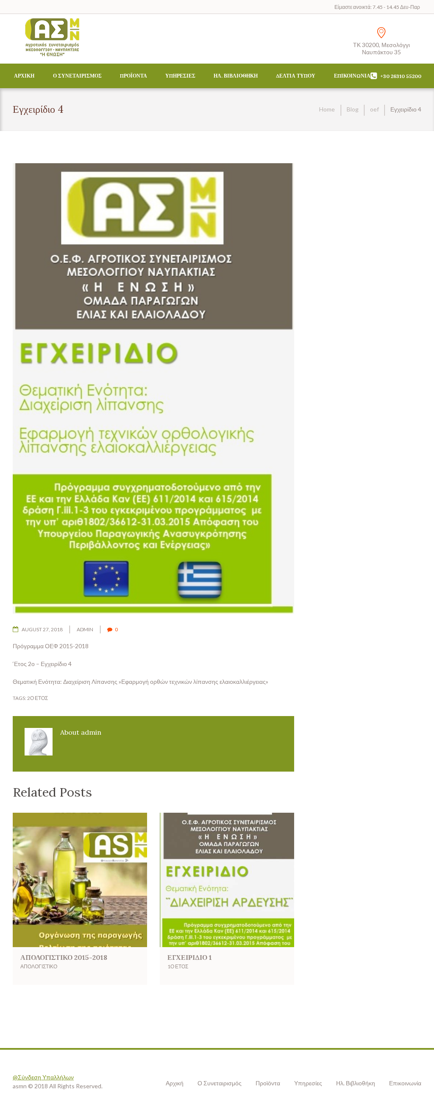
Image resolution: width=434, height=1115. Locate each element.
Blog (353, 109)
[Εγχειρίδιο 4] (153, 389)
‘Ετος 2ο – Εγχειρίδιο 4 (42, 663)
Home (327, 109)
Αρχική (24, 75)
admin (85, 629)
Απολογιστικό (38, 966)
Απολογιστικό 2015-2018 (63, 957)
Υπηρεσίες (180, 75)
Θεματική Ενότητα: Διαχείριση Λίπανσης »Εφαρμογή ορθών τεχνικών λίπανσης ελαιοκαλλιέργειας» (140, 681)
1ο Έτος (177, 966)
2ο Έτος (37, 698)
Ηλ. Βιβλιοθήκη (236, 75)
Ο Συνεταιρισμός (77, 75)
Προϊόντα (133, 75)
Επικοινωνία (352, 75)
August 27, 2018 (42, 629)
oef (374, 109)
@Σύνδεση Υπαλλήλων (43, 1077)
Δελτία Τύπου (295, 75)
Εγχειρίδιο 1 (189, 957)
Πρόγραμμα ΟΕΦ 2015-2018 (51, 645)
